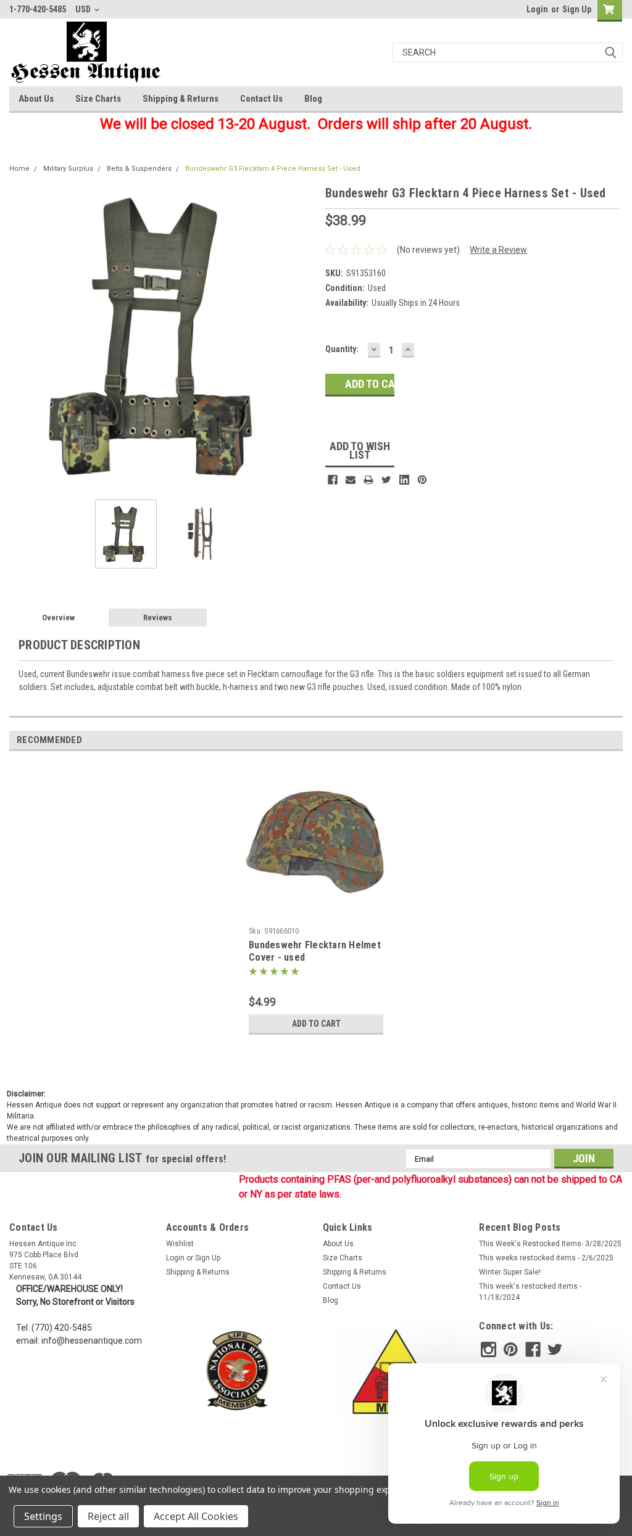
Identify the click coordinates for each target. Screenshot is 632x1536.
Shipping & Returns (180, 98)
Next (303, 337)
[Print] (368, 480)
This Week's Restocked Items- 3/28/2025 (550, 1243)
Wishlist (180, 1243)
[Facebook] (333, 480)
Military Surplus (68, 169)
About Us (36, 98)
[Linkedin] (404, 480)
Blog (313, 98)
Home (19, 169)
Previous (21, 337)
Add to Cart (316, 1024)
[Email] (351, 480)
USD (84, 9)
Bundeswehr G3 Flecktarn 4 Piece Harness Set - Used (272, 169)
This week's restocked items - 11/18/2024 (530, 1292)
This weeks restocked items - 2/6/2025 (546, 1258)
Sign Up (576, 9)
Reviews (157, 617)
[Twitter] (386, 480)
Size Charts (98, 98)
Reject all (108, 1516)
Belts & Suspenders (139, 169)
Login (537, 9)
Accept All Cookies (196, 1516)
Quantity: (342, 349)
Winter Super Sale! (510, 1272)
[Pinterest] (422, 480)
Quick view (316, 913)
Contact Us (261, 98)
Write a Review (498, 250)
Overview (58, 617)
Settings (43, 1516)
